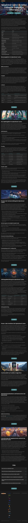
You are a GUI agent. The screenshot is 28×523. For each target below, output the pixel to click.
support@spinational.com (9, 416)
